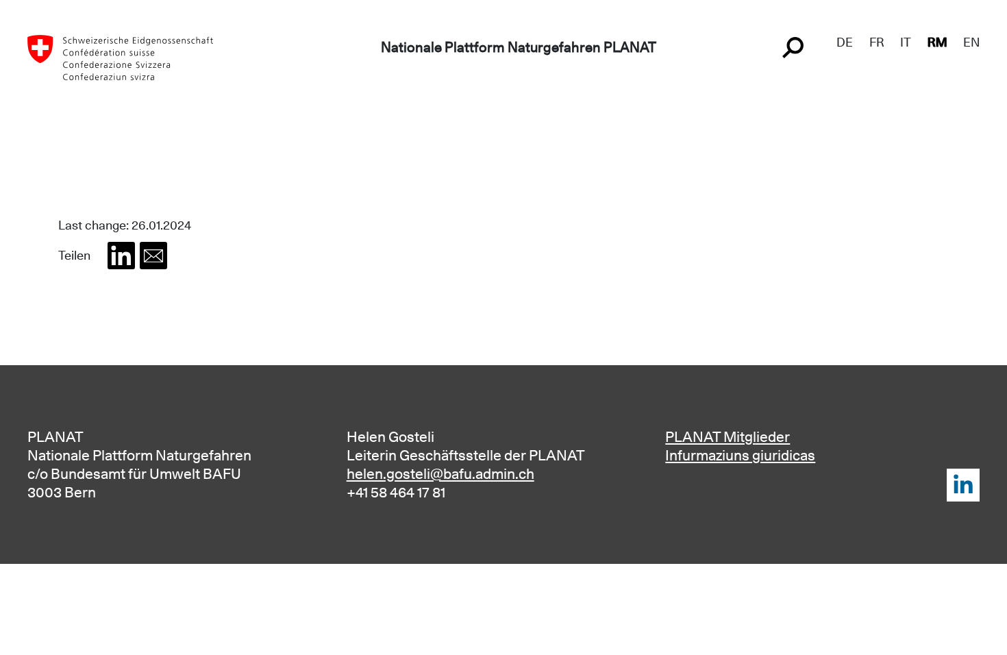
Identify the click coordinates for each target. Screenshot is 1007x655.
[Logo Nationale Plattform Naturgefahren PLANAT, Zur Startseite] (120, 56)
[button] (121, 255)
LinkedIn (963, 485)
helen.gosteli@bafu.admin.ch (440, 473)
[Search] (794, 46)
